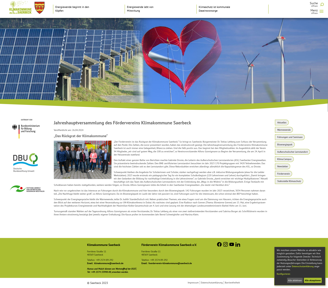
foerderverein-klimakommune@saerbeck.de (170, 263)
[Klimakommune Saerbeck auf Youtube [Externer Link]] (231, 245)
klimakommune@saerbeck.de (108, 263)
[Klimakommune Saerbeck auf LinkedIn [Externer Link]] (237, 245)
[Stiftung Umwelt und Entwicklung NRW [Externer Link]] (27, 194)
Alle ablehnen (295, 280)
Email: (90, 263)
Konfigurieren (283, 273)
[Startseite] (20, 7)
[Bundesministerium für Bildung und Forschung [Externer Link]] (27, 142)
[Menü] (322, 11)
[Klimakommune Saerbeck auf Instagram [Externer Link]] (225, 245)
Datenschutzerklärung (303, 266)
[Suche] (322, 4)
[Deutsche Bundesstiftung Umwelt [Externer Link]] (27, 174)
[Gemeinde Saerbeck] (39, 8)
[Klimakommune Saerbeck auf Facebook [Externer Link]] (219, 245)
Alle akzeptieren (313, 280)
